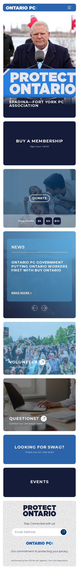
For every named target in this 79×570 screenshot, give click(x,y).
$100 (57, 221)
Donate (40, 198)
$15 (39, 221)
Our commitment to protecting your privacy (39, 551)
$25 (48, 221)
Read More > (21, 293)
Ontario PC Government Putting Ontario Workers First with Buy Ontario (39, 266)
